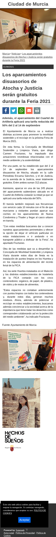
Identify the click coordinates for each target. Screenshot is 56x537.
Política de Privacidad (25, 533)
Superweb (20, 530)
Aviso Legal (9, 533)
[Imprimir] (37, 110)
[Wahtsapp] (21, 110)
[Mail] (29, 110)
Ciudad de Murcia (28, 4)
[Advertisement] (24, 480)
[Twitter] (13, 110)
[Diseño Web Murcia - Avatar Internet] (27, 530)
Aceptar (24, 519)
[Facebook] (5, 110)
